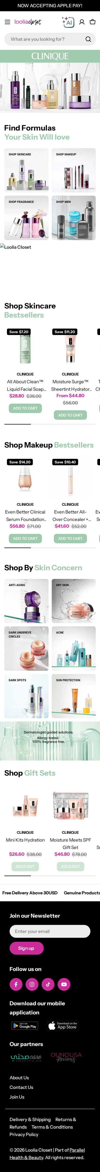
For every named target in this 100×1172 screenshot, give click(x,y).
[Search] (88, 39)
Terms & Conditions (52, 1127)
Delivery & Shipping (30, 1119)
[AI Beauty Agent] (68, 22)
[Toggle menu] (7, 22)
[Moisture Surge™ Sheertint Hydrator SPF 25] (71, 347)
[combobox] (50, 39)
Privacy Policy (24, 1134)
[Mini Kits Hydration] (25, 805)
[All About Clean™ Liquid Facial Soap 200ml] (25, 347)
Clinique (25, 374)
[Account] (82, 22)
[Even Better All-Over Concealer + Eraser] (71, 477)
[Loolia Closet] (26, 170)
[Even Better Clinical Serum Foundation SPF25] (25, 477)
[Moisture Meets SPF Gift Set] (71, 805)
